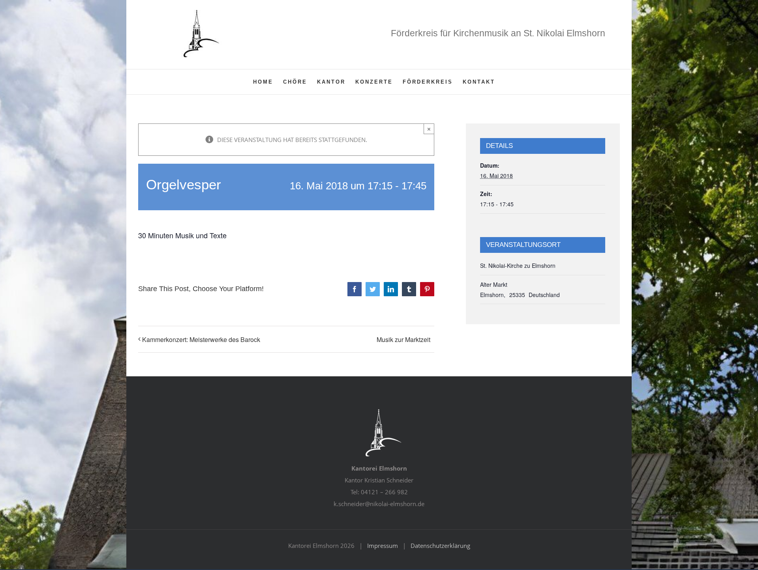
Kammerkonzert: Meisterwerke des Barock (201, 339)
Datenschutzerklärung (440, 545)
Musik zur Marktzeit (403, 339)
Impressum (382, 545)
